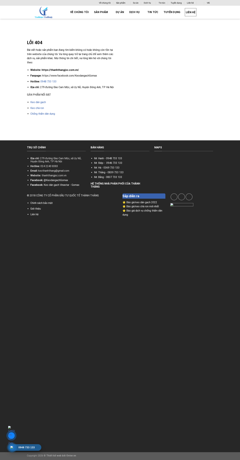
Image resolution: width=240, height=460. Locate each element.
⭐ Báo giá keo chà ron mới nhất (140, 206)
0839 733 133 (116, 172)
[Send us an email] (181, 196)
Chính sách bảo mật (41, 203)
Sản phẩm (120, 3)
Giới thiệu (35, 208)
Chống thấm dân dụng (42, 113)
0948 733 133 (48, 81)
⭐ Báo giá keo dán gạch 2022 (139, 202)
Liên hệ (190, 3)
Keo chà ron (37, 108)
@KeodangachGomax (56, 180)
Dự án (135, 3)
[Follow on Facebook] (174, 196)
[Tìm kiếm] (200, 2)
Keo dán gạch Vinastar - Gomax (61, 184)
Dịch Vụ (147, 3)
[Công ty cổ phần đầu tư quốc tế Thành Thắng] (45, 12)
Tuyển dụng (176, 3)
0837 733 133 (114, 177)
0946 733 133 (114, 162)
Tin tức (162, 3)
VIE (208, 3)
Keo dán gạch (38, 102)
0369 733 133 (112, 167)
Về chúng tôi (105, 3)
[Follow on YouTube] (189, 196)
